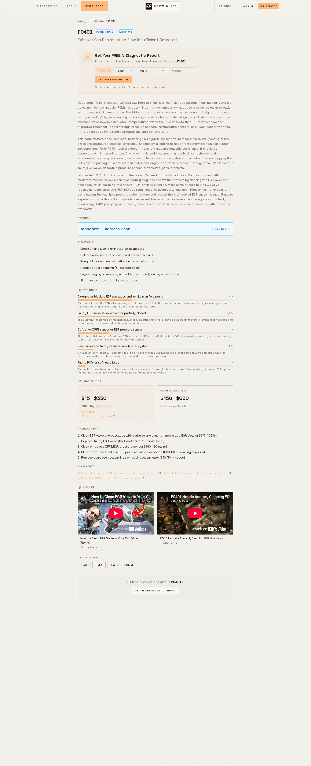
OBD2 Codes (96, 21)
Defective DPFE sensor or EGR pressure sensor (111, 478)
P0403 (114, 565)
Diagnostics (47, 6)
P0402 (99, 565)
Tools (71, 6)
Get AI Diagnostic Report (155, 590)
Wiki (80, 21)
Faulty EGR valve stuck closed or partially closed (197, 473)
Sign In (248, 6)
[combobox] (125, 70)
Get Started (268, 6)
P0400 (84, 565)
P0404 (128, 565)
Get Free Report (111, 79)
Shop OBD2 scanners (98, 416)
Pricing (225, 6)
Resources (94, 6)
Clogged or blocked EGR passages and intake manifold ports (119, 473)
